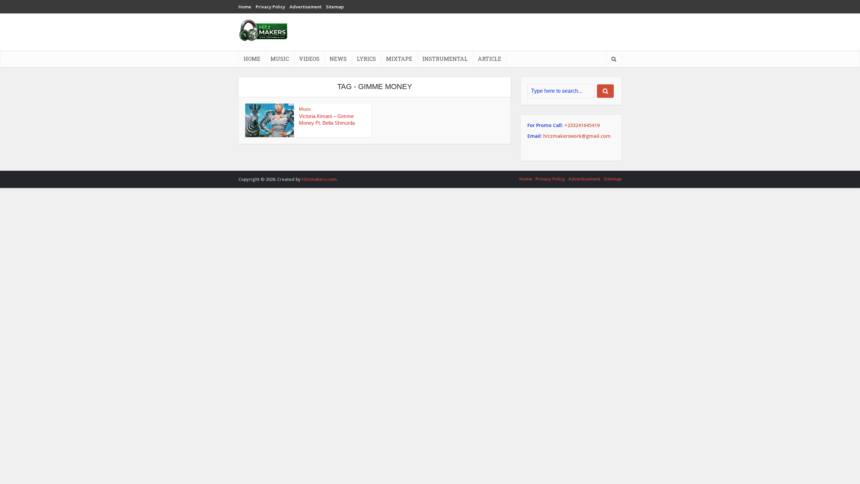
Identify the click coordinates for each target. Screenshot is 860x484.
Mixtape (399, 58)
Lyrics (366, 58)
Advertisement (305, 7)
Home (245, 7)
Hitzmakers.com (319, 179)
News (338, 58)
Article (489, 58)
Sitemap (335, 7)
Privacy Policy (270, 7)
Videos (309, 58)
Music (279, 58)
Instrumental (445, 58)
